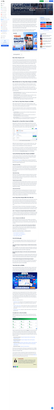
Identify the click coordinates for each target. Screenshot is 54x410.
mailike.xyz (34, 364)
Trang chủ (3, 3)
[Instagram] (15, 366)
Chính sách (3, 37)
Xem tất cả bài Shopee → (43, 48)
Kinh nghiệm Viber (4, 32)
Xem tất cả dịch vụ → (46, 28)
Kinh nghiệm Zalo (4, 26)
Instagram (43, 24)
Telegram (49, 26)
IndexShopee (16, 4)
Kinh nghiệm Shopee (4, 30)
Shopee (20, 4)
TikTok (49, 22)
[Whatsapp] (17, 366)
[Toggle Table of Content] (21, 54)
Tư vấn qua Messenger (46, 30)
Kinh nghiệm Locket (4, 33)
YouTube (49, 24)
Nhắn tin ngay (5, 45)
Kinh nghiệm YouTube (4, 25)
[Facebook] (13, 366)
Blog (2, 5)
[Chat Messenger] (52, 408)
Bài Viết (13, 4)
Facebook (43, 22)
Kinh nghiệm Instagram (4, 22)
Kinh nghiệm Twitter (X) (4, 29)
